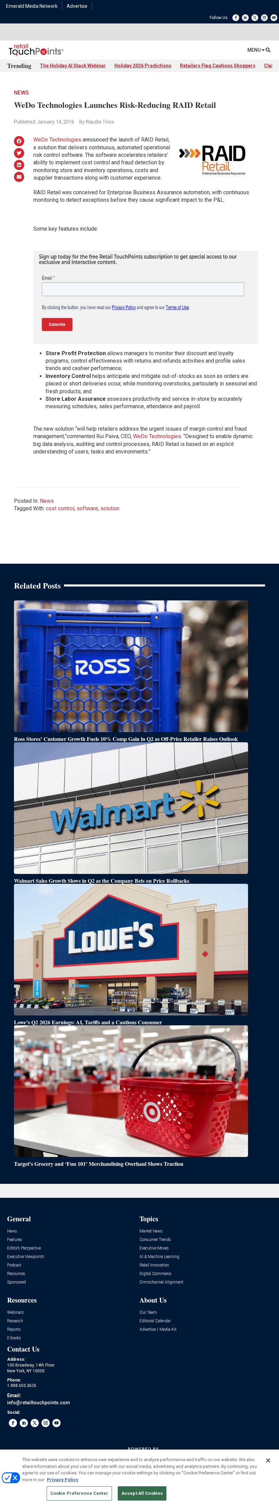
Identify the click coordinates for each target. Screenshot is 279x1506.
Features (14, 1240)
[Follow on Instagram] (264, 17)
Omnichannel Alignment (161, 1282)
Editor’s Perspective (24, 1248)
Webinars (15, 1312)
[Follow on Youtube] (273, 17)
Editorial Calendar (155, 1321)
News (21, 92)
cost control (60, 508)
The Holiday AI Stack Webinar (73, 65)
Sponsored (16, 1282)
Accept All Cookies (142, 1493)
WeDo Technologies (57, 139)
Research (15, 1321)
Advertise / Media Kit (158, 1329)
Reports (14, 1329)
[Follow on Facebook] (235, 17)
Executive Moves (154, 1248)
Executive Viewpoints (25, 1257)
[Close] (268, 1460)
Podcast (14, 1265)
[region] (139, 1478)
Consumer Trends (155, 1240)
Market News (151, 1231)
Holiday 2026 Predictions (142, 65)
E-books (14, 1338)
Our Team (148, 1312)
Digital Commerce (155, 1274)
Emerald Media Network (32, 6)
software (87, 508)
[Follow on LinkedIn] (245, 17)
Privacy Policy (62, 1479)
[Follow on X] (254, 17)
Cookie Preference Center (79, 1493)
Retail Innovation (154, 1265)
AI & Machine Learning (159, 1257)
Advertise (77, 6)
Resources (16, 1274)
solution (109, 508)
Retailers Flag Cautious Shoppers (218, 65)
